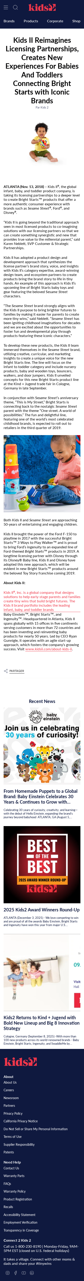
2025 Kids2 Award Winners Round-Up (42, 909)
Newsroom (11, 1098)
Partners (9, 1105)
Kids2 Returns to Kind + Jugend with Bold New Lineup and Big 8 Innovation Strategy (42, 1023)
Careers (9, 1090)
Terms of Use (13, 1137)
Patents (9, 1152)
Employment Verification (20, 1222)
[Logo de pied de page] (20, 1061)
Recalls (8, 1207)
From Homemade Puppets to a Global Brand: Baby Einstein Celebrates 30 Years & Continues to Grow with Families (41, 796)
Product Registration (18, 1199)
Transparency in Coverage (21, 1230)
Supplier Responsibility (19, 1144)
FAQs (7, 1184)
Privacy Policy (13, 1113)
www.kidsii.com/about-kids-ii (48, 649)
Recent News (42, 701)
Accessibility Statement (19, 1215)
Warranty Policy (15, 1191)
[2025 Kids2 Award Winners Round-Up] (42, 864)
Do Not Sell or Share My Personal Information (36, 1129)
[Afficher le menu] (5, 7)
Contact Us (11, 1168)
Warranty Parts (14, 1176)
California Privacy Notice (21, 1121)
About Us (10, 1082)
